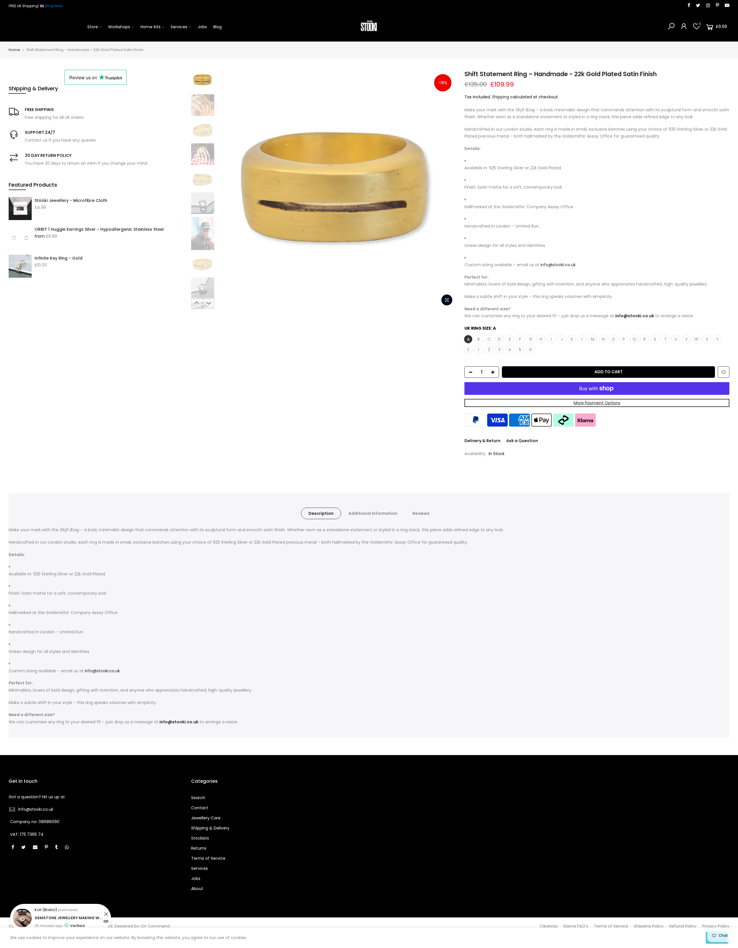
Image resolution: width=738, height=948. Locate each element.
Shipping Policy (649, 926)
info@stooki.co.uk (35, 809)
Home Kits (150, 27)
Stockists (200, 838)
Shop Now (54, 5)
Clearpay (549, 926)
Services (179, 27)
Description (321, 513)
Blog (217, 27)
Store (92, 27)
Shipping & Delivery (210, 828)
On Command (155, 926)
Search (198, 798)
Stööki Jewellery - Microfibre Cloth (71, 200)
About (197, 888)
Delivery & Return (482, 441)
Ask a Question (522, 441)
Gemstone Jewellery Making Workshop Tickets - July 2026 (68, 918)
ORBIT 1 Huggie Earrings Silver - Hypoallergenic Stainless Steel (99, 229)
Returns (198, 848)
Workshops (119, 27)
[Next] (446, 189)
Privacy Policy (715, 926)
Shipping (500, 97)
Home (14, 49)
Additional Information (373, 513)
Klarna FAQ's (576, 926)
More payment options (597, 403)
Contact (199, 808)
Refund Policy (682, 926)
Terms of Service (208, 858)
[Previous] (227, 189)
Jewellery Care (206, 818)
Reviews (421, 513)
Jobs (202, 27)
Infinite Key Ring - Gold (58, 258)
